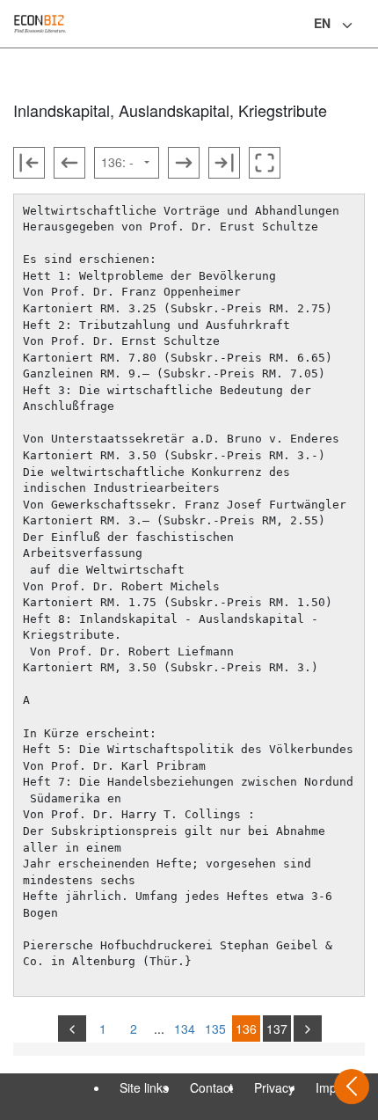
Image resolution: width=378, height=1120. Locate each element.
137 (276, 1028)
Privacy (274, 1087)
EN (322, 23)
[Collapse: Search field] (363, 25)
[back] (72, 1028)
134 (184, 1028)
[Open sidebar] (351, 1086)
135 (215, 1028)
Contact (211, 1087)
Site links (144, 1087)
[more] (308, 1028)
